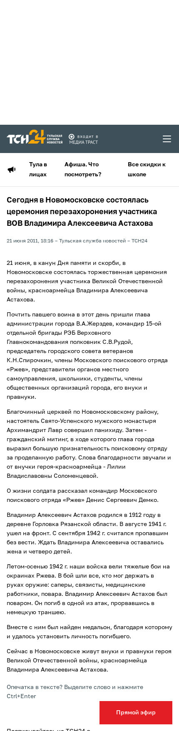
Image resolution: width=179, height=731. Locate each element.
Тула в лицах (38, 170)
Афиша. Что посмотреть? (83, 170)
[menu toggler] (167, 139)
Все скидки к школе (147, 170)
